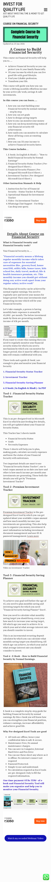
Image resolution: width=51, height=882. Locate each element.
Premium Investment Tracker (18, 512)
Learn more (33, 535)
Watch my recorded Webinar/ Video (25, 838)
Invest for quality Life (14, 6)
